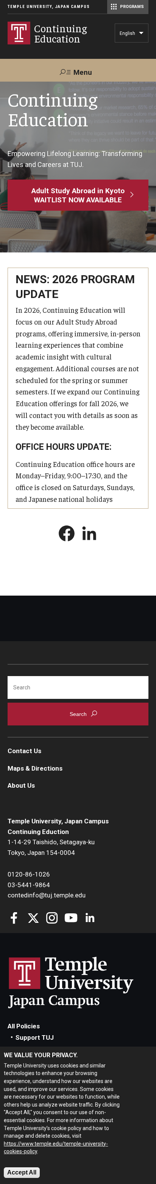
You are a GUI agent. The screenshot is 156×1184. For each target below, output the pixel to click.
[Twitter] (33, 918)
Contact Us (24, 751)
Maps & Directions (35, 768)
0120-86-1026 (29, 874)
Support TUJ (35, 1037)
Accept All (21, 1172)
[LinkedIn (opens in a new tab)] (89, 535)
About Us (21, 785)
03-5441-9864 (29, 885)
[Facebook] (14, 918)
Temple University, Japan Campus (49, 6)
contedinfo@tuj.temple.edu (47, 895)
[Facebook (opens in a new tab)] (66, 535)
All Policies (24, 1026)
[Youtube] (71, 918)
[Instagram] (52, 918)
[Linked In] (90, 918)
